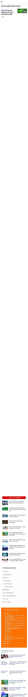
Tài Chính (5, 571)
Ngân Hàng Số (6, 641)
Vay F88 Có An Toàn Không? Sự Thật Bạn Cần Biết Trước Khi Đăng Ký (17, 509)
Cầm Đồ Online (8, 633)
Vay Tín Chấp (7, 631)
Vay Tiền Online (6, 613)
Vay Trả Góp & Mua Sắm (8, 596)
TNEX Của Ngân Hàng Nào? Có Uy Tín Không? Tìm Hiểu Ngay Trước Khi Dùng (17, 547)
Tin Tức (5, 645)
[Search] (25, 2)
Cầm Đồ (2, 17)
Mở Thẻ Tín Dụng (7, 583)
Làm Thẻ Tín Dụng (8, 586)
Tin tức (4, 599)
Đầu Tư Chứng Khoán (8, 592)
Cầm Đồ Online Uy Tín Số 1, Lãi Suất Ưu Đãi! (7, 12)
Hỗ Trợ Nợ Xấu (6, 602)
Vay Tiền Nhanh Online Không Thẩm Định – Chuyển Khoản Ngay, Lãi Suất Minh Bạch (15, 628)
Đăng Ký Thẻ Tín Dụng (9, 636)
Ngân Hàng (5, 589)
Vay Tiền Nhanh (6, 574)
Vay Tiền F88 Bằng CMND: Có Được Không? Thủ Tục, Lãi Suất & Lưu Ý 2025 (17, 534)
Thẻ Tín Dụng (6, 581)
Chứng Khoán (6, 643)
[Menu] (1, 2)
